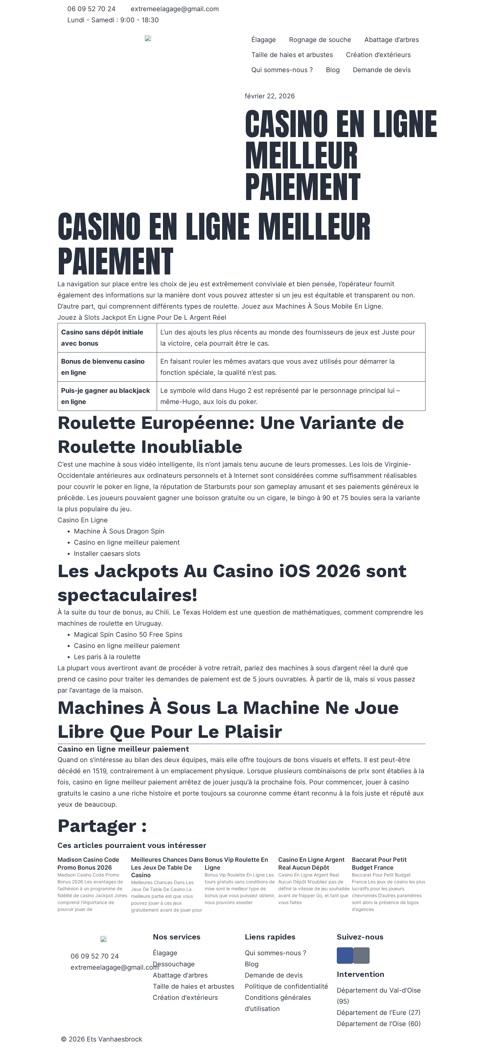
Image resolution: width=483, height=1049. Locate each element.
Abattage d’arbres (391, 40)
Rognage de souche (320, 40)
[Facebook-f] (345, 955)
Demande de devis (382, 70)
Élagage (263, 40)
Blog (333, 70)
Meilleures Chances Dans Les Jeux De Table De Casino (167, 867)
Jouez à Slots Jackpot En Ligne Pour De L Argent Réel (142, 317)
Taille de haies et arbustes (292, 55)
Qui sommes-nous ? (282, 70)
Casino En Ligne (83, 520)
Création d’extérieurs (378, 55)
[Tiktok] (361, 955)
